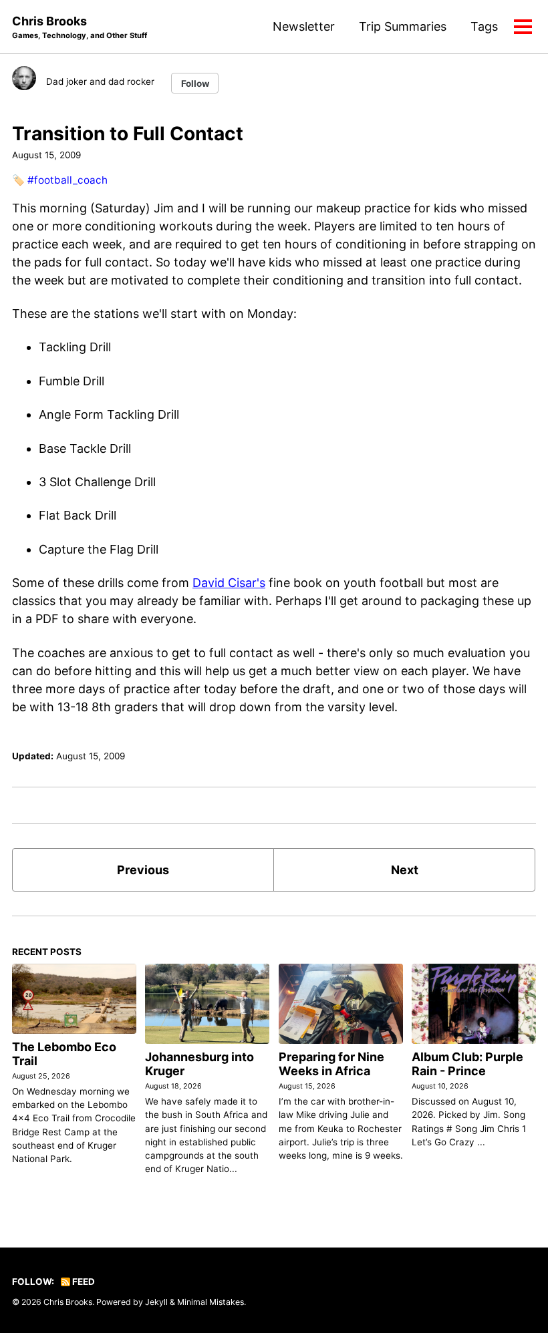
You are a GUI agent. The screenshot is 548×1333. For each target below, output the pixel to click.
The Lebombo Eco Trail (64, 1054)
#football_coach (67, 180)
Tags (484, 26)
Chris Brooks (79, 27)
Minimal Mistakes (210, 1302)
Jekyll (156, 1302)
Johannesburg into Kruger (199, 1064)
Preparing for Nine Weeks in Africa (331, 1064)
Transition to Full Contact (127, 133)
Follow (195, 83)
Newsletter (304, 26)
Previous (143, 870)
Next (404, 870)
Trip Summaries (402, 26)
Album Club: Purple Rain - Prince (467, 1064)
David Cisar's (228, 583)
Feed (82, 1281)
